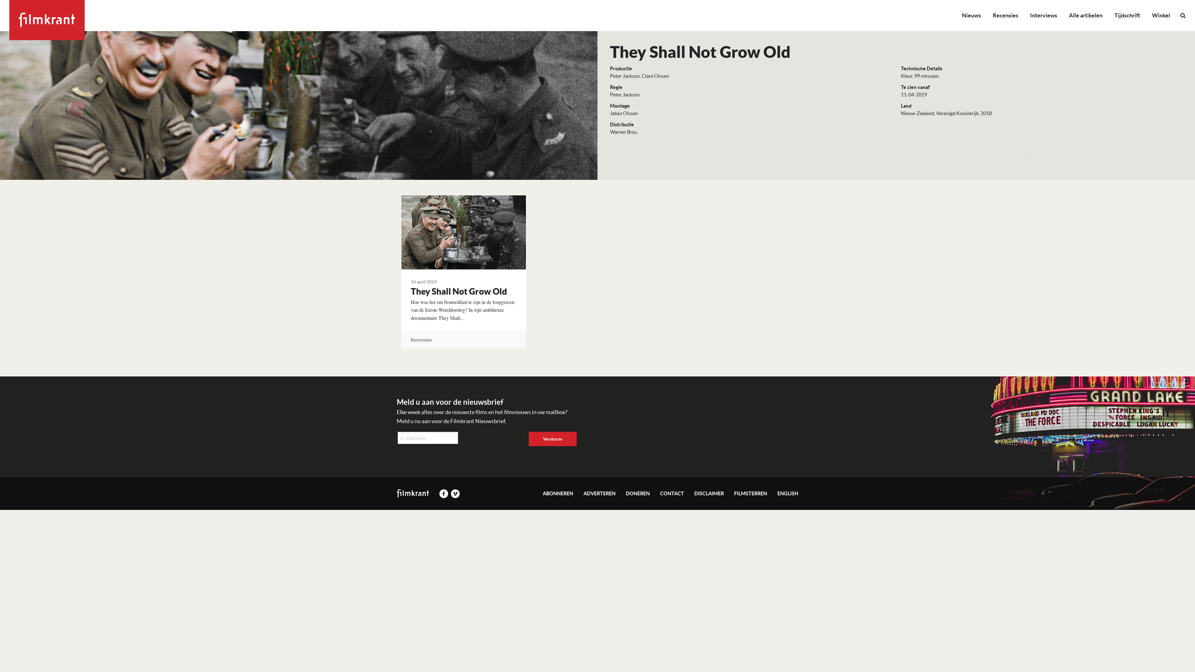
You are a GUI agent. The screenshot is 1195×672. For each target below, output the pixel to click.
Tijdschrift (1127, 15)
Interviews (1043, 15)
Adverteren (599, 493)
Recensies (1005, 15)
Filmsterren (750, 493)
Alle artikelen (1086, 15)
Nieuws (971, 15)
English (787, 493)
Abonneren (558, 493)
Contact (672, 493)
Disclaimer (709, 493)
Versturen (552, 438)
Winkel (1161, 15)
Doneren (638, 493)
